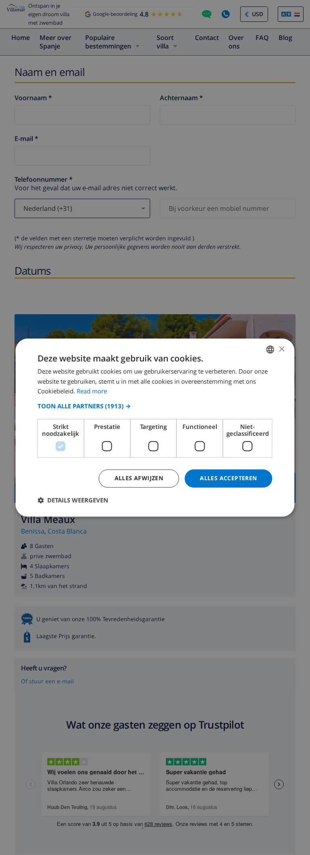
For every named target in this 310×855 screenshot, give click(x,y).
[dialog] (154, 427)
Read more (92, 391)
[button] (155, 406)
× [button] (282, 349)
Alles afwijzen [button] (139, 478)
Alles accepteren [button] (228, 478)
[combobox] (270, 349)
